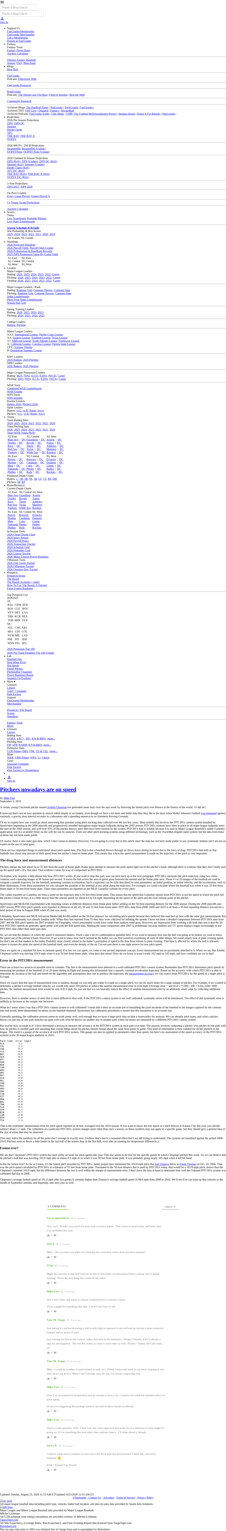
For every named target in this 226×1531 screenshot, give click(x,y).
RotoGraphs (14, 91)
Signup (11, 63)
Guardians (32, 439)
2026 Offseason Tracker (20, 566)
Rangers (51, 452)
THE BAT (13, 135)
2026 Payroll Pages (18, 540)
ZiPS (10, 123)
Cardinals (31, 462)
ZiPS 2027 (13, 186)
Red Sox (12, 449)
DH (55, 478)
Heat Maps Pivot (16, 662)
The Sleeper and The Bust (32, 94)
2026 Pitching (30, 359)
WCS (52, 375)
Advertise (108, 1497)
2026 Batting (14, 359)
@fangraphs (79, 1497)
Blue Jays (13, 439)
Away (40, 410)
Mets (10, 465)
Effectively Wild (27, 78)
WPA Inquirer (15, 397)
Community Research (19, 101)
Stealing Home (126, 113)
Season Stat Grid (16, 302)
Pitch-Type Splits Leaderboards (24, 299)
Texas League (59, 337)
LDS (43, 375)
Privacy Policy (145, 1497)
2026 (19, 274)
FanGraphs (13, 75)
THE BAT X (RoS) (39, 174)
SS (30, 478)
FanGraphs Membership (20, 31)
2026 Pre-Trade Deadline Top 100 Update (30, 652)
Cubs (29, 465)
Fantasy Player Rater (18, 50)
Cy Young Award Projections (23, 202)
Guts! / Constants (16, 691)
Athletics (51, 445)
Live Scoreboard (16, 218)
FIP (9, 744)
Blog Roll (12, 69)
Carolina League (41, 344)
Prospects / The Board (19, 710)
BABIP (23, 744)
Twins (29, 449)
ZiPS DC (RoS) (48, 161)
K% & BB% (39, 738)
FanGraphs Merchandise (20, 34)
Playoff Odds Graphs (41, 247)
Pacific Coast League (51, 334)
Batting (11, 325)
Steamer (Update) (34, 164)
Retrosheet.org (8, 1526)
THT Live (31, 110)
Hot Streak (13, 665)
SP (18, 482)
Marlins (12, 462)
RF (49, 478)
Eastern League (21, 337)
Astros (50, 442)
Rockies (50, 472)
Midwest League (21, 340)
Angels (50, 439)
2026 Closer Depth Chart (21, 534)
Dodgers (51, 462)
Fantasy (54, 110)
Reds (29, 472)
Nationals (13, 468)
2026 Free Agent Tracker (21, 563)
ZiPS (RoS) (13, 161)
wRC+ (20, 738)
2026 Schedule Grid (18, 547)
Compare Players (42, 290)
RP (23, 482)
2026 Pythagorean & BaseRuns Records (29, 251)
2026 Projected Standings (21, 244)
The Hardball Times (37, 107)
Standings (12, 716)
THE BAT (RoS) (16, 174)
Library (11, 687)
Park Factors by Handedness (23, 770)
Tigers (29, 445)
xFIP (14, 744)
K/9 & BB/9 (35, 744)
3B (35, 478)
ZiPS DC (19, 123)
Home (32, 410)
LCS (34, 375)
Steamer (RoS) (15, 164)
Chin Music (57, 113)
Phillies (12, 472)
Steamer (11, 126)
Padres (50, 468)
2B (26, 478)
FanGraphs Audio (39, 113)
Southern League (40, 337)
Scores (10, 713)
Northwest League (69, 340)
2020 (45, 234)
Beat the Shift (77, 94)
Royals (30, 442)
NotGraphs (56, 107)
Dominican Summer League (26, 350)
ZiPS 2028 (26, 186)
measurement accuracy (141, 973)
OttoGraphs (168, 113)
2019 (52, 234)
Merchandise (14, 703)
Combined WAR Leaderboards (24, 388)
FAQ (19, 63)
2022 (31, 234)
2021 (38, 234)
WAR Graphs (14, 391)
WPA (33, 757)
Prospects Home (16, 575)
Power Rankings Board (20, 675)
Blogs (10, 725)
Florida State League (63, 344)
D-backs (51, 459)
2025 (10, 234)
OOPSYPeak (14, 151)
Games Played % (40, 196)
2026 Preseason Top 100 (21, 648)
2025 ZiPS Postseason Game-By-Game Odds (32, 254)
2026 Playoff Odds (17, 247)
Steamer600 (13, 148)
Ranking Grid (24, 290)
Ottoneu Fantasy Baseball (21, 59)
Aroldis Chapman (57, 807)
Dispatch (43, 110)
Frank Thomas (188, 1164)
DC (24, 439)
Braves (11, 459)
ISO (28, 738)
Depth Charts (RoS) (18, 167)
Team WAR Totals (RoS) (21, 432)
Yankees (12, 452)
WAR (10, 757)
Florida (28, 347)
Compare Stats (62, 290)
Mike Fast (9, 798)
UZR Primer (14, 751)
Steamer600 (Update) (34, 148)
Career (55, 274)
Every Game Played (18, 196)
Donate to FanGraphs (19, 40)
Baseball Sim (14, 659)
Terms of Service (125, 1497)
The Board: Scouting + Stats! (23, 582)
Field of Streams (58, 94)
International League (26, 334)
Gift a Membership (17, 37)
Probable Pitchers (36, 218)
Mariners (51, 449)
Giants (50, 465)
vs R (25, 410)
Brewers (31, 459)
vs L (18, 410)
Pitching (21, 325)
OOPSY (12, 139)
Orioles (12, 442)
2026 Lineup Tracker (19, 553)
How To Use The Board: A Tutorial (27, 585)
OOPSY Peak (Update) (36, 151)
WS (27, 375)
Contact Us (94, 1497)
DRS (25, 751)
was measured (209, 813)
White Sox (32, 452)
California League (21, 344)
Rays (10, 445)
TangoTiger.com (9, 1519)
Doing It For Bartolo (148, 113)
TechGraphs (71, 107)
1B (21, 478)
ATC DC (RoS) (16, 170)
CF (44, 478)
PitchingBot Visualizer (19, 671)
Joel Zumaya (162, 1164)
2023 (24, 234)
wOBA (11, 738)
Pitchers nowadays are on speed (38, 789)
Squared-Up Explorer (19, 678)
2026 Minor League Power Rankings (28, 556)
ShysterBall (67, 110)
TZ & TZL (42, 751)
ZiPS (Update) (30, 161)
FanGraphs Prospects (19, 85)
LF (40, 478)
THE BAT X (27, 135)
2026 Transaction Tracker (21, 544)
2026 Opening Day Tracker (22, 569)
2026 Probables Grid (18, 550)
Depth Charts (14, 129)
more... (51, 738)
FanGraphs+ (87, 107)
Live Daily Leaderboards (21, 221)
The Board (13, 578)
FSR (31, 751)
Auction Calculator (17, 53)
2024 (17, 234)
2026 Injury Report (17, 537)
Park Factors (14, 694)
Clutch (45, 757)
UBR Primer (22, 757)
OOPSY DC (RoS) (18, 177)
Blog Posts (29, 63)
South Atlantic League (44, 340)
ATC (10, 132)
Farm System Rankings (20, 588)
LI (39, 757)
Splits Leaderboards (18, 296)
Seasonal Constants (18, 763)
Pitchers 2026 (30, 404)
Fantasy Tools (15, 722)
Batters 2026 (14, 404)
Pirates (30, 468)
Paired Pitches (15, 668)
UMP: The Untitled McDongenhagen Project (91, 113)
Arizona (18, 347)
